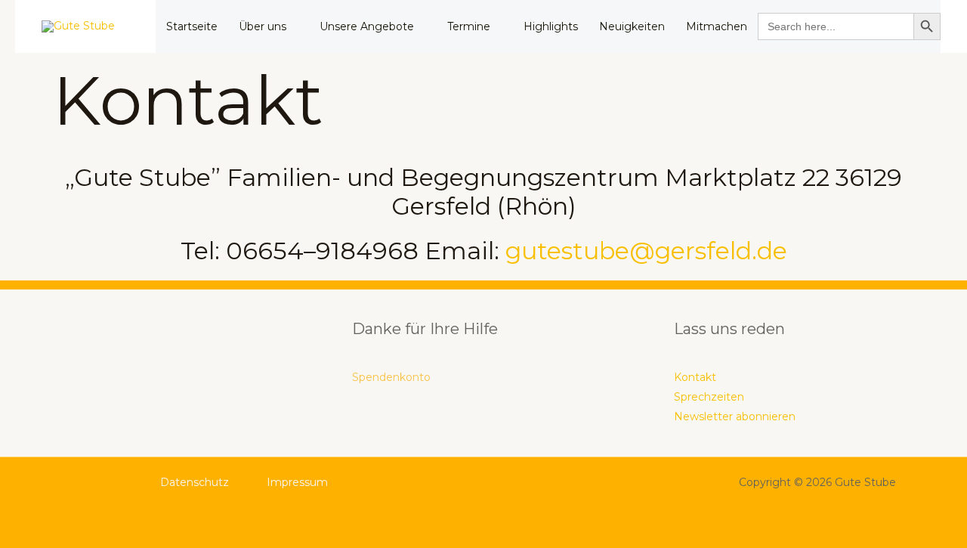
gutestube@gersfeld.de (646, 250)
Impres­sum (297, 482)
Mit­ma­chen (716, 26)
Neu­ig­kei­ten (632, 26)
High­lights (551, 26)
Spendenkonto (391, 377)
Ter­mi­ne (468, 26)
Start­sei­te (192, 26)
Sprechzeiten (709, 397)
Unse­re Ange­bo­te (367, 26)
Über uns (262, 26)
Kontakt (695, 377)
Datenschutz (194, 482)
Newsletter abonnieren (735, 416)
